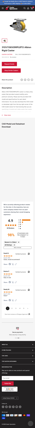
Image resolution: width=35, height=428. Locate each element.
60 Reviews (12, 228)
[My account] (28, 8)
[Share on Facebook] (21, 79)
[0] (32, 8)
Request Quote (9, 64)
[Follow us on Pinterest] (13, 407)
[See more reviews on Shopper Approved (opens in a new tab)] (16, 264)
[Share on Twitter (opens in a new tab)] (13, 264)
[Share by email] (32, 79)
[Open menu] (3, 8)
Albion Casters (7, 54)
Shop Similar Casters (11, 70)
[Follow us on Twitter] (6, 407)
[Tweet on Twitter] (28, 79)
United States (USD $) (8, 398)
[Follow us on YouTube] (16, 407)
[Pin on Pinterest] (25, 79)
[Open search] (25, 8)
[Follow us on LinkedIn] (20, 407)
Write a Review (17, 247)
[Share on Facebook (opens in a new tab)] (10, 264)
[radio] (24, 220)
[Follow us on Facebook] (3, 407)
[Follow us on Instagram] (10, 407)
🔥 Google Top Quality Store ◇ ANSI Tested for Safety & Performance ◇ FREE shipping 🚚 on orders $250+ (17, 2)
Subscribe (7, 383)
